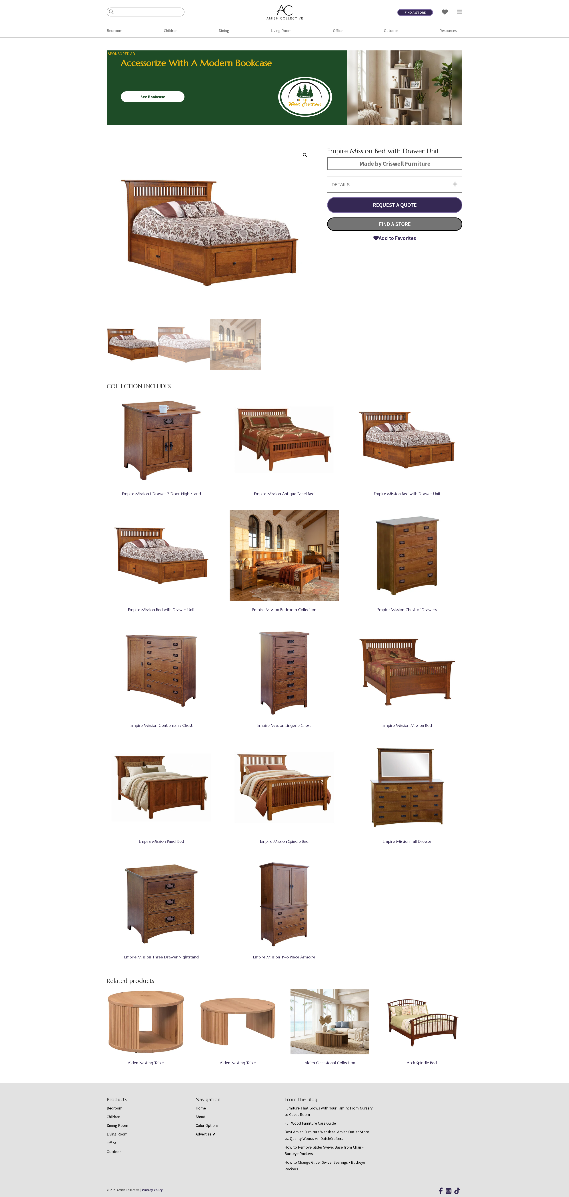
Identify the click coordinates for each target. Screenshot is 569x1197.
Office (338, 30)
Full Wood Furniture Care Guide (310, 1123)
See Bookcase (152, 96)
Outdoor (391, 30)
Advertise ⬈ (206, 1134)
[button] (305, 155)
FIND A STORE (415, 12)
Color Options (207, 1125)
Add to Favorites (397, 238)
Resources (448, 30)
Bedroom (114, 30)
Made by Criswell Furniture (394, 163)
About (201, 1116)
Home (201, 1108)
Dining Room (117, 1125)
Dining (224, 30)
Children (170, 30)
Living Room (281, 30)
